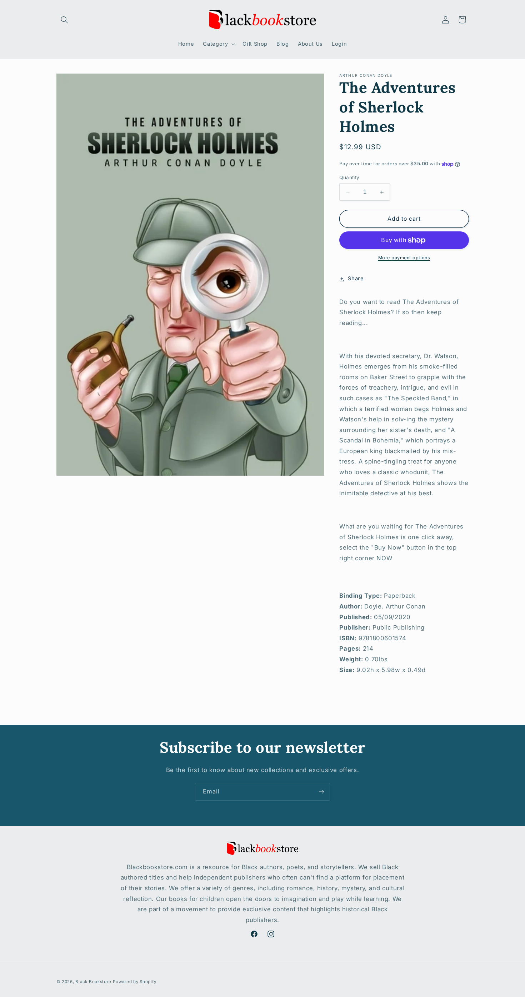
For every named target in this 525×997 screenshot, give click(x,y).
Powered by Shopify (134, 981)
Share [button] (356, 279)
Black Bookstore (93, 981)
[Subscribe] (321, 791)
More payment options (404, 258)
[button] (64, 19)
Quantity (349, 177)
